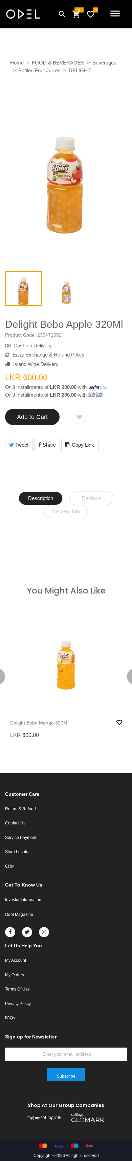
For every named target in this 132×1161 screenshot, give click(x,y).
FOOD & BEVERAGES (58, 62)
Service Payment (20, 837)
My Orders (14, 975)
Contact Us (15, 823)
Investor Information (23, 899)
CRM (10, 866)
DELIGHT (80, 70)
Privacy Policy (18, 1003)
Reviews (91, 498)
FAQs (10, 1017)
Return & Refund (20, 809)
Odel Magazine (19, 914)
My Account (15, 960)
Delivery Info (66, 511)
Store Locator (17, 851)
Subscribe (66, 1076)
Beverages (104, 62)
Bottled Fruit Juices (39, 70)
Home (17, 62)
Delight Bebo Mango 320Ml (39, 722)
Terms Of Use (17, 989)
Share (48, 445)
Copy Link (82, 445)
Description (40, 498)
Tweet (21, 445)
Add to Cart (32, 417)
